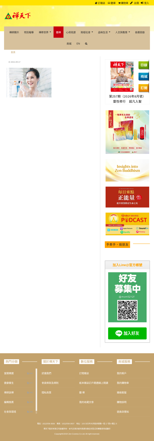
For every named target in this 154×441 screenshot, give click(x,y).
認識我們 (46, 373)
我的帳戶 (121, 373)
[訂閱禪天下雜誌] (143, 88)
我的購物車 (123, 383)
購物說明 (121, 402)
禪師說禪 (9, 392)
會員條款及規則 (50, 383)
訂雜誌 (101, 3)
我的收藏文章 (86, 402)
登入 (146, 3)
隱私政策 (46, 392)
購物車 (124, 3)
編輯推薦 (9, 402)
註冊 (136, 3)
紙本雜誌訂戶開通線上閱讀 (93, 383)
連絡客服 (121, 392)
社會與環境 (10, 411)
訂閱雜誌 (84, 373)
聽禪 (113, 3)
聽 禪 (82, 392)
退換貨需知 (123, 411)
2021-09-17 (15, 62)
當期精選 (9, 373)
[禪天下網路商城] (143, 76)
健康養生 (9, 383)
